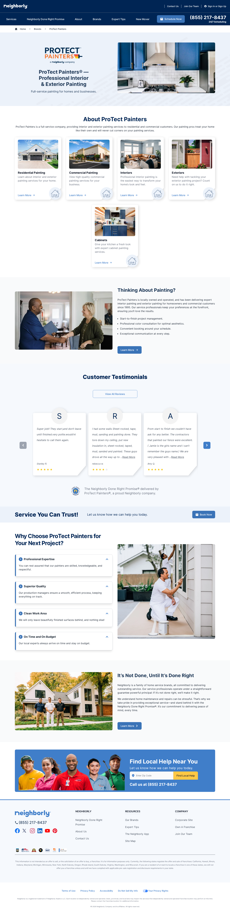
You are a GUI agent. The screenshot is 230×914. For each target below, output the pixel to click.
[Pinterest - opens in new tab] (54, 830)
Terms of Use (68, 890)
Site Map (130, 841)
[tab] (11, 19)
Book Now (206, 514)
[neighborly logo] (40, 813)
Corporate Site (184, 820)
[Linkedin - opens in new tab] (39, 830)
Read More (128, 457)
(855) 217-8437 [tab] (208, 17)
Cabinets (101, 240)
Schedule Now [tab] (173, 19)
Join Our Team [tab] (191, 6)
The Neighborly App (137, 833)
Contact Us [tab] (173, 6)
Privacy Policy (87, 890)
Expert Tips (132, 827)
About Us (81, 831)
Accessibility (106, 890)
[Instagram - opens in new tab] (32, 830)
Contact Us (82, 838)
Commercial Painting (83, 172)
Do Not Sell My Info (128, 890)
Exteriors (178, 172)
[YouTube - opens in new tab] (47, 830)
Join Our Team (183, 833)
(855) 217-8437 (162, 784)
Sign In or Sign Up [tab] (217, 6)
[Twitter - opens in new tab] (24, 830)
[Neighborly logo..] (16, 6)
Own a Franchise (185, 827)
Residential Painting (31, 172)
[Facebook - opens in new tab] (17, 830)
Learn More (24, 195)
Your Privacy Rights (158, 890)
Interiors (126, 172)
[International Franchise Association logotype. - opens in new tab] (17, 850)
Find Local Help (185, 775)
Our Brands (131, 820)
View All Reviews (115, 394)
